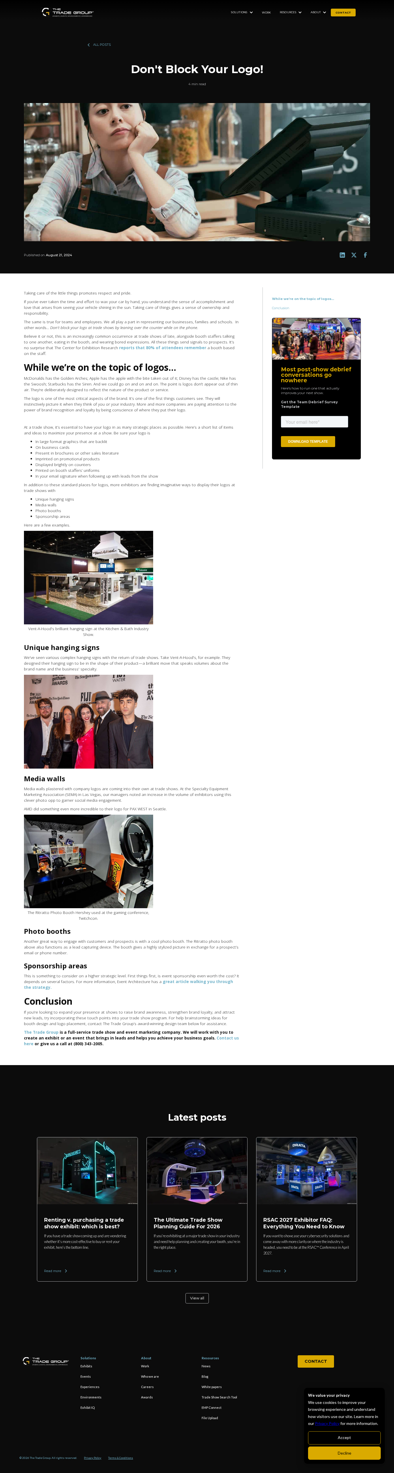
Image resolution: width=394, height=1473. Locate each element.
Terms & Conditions (120, 1457)
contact (343, 12)
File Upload (210, 1418)
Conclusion (281, 308)
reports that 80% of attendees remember (162, 347)
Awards (147, 1397)
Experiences (90, 1387)
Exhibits (86, 1366)
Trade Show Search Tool (219, 1397)
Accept (344, 1437)
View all (197, 1298)
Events (85, 1376)
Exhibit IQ (87, 1407)
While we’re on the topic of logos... (303, 299)
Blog (205, 1376)
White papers (212, 1387)
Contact (316, 1361)
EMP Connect (212, 1407)
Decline (344, 1453)
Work (266, 12)
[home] (67, 12)
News (206, 1366)
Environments (91, 1397)
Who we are (150, 1376)
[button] (242, 12)
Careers (147, 1387)
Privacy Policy (327, 1423)
